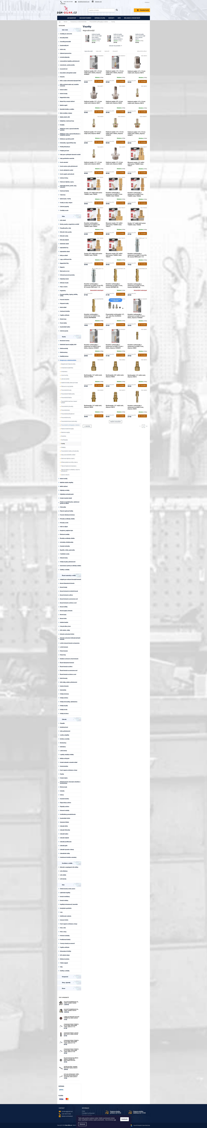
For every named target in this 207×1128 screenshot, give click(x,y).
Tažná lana (62, 194)
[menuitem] (71, 18)
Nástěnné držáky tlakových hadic (69, 382)
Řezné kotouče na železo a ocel (68, 674)
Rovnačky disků (64, 37)
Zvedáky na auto (64, 210)
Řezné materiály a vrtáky (69, 575)
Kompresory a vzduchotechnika (68, 360)
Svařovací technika (65, 311)
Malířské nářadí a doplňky (66, 482)
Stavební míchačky (65, 546)
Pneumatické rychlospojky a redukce (70, 425)
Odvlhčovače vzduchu (65, 916)
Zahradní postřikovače (65, 841)
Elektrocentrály (64, 348)
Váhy (61, 967)
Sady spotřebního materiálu (67, 158)
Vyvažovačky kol (64, 45)
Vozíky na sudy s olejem (66, 202)
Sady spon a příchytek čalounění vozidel (70, 154)
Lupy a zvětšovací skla (65, 259)
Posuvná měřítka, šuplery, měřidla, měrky (69, 295)
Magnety (62, 267)
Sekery (62, 794)
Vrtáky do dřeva (64, 697)
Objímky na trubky (64, 490)
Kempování (65, 976)
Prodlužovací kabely (65, 939)
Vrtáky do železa (64, 713)
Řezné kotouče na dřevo (66, 666)
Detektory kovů (64, 727)
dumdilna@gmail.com (67, 1111)
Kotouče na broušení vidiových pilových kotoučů (70, 638)
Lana (61, 912)
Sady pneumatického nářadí (68, 454)
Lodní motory (63, 750)
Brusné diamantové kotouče (67, 583)
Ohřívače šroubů (64, 282)
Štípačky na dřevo (64, 806)
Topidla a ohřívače (64, 315)
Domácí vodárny (64, 900)
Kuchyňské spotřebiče (65, 908)
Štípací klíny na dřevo (65, 802)
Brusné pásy (63, 614)
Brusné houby (63, 587)
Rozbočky (63, 436)
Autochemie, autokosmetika (67, 65)
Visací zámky (63, 323)
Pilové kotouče (64, 651)
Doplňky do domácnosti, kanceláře (69, 904)
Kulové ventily (64, 375)
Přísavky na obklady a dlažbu (67, 518)
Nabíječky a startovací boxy (67, 121)
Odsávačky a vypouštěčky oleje (68, 142)
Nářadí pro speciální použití (67, 139)
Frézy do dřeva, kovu (65, 626)
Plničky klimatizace (65, 146)
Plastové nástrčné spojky (67, 428)
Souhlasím (124, 1119)
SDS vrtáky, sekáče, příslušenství (68, 682)
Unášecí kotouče (64, 686)
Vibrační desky (64, 558)
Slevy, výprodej (66, 982)
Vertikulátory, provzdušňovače (68, 814)
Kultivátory (63, 746)
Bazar (63, 988)
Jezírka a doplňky (64, 735)
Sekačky (62, 791)
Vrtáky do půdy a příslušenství (67, 561)
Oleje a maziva (63, 286)
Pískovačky (63, 507)
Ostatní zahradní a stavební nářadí (68, 762)
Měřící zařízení (64, 486)
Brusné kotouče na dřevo (66, 595)
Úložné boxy (63, 319)
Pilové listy (63, 655)
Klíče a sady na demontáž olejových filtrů (70, 80)
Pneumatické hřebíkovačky (68, 394)
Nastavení (82, 1124)
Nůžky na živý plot (64, 758)
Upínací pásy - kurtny (65, 198)
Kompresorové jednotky (67, 367)
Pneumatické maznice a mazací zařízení (69, 402)
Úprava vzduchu (65, 474)
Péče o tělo (63, 927)
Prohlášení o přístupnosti (88, 1113)
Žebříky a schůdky (64, 569)
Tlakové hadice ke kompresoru (68, 466)
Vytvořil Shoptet (137, 1125)
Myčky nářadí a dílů (65, 117)
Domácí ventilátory (65, 896)
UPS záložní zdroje (65, 955)
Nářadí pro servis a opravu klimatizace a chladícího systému (70, 134)
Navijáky (62, 124)
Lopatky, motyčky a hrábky (67, 754)
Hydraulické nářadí (65, 251)
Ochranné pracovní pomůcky (67, 275)
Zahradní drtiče (64, 826)
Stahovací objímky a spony (67, 182)
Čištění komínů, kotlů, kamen (67, 888)
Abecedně (115, 51)
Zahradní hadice (64, 834)
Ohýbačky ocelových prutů (67, 494)
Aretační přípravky (64, 57)
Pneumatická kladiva (66, 397)
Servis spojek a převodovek (67, 174)
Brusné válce (63, 618)
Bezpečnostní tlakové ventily (68, 364)
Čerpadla (62, 723)
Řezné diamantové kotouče (67, 662)
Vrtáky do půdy (64, 705)
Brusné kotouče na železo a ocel (68, 603)
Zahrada (64, 719)
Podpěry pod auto (64, 150)
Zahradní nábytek (64, 837)
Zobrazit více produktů (114, 45)
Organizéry (63, 290)
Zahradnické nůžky (65, 853)
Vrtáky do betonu (64, 694)
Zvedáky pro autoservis (66, 33)
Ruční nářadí (63, 307)
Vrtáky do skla (63, 709)
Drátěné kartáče (64, 622)
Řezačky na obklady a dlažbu (67, 538)
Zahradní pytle (63, 845)
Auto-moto (65, 30)
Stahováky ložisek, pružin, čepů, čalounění (68, 186)
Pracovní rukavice (64, 299)
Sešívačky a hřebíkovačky (66, 542)
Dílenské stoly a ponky (66, 232)
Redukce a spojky (65, 432)
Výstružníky (63, 690)
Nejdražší (107, 51)
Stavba (64, 336)
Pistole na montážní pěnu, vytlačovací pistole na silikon (69, 502)
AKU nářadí (63, 220)
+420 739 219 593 (66, 1113)
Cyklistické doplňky (65, 892)
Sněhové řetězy (64, 178)
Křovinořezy (63, 742)
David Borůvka (146, 1125)
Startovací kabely (64, 191)
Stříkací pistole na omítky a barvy (69, 462)
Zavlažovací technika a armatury (68, 857)
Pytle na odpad (64, 526)
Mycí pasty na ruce (64, 271)
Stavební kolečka (64, 798)
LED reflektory (63, 871)
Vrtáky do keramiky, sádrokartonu (68, 701)
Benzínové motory (64, 340)
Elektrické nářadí (64, 243)
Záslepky (63, 447)
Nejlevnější (98, 51)
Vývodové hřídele (64, 822)
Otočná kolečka (64, 766)
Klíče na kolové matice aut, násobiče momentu (69, 85)
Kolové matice (63, 89)
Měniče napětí (63, 105)
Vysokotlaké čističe (65, 818)
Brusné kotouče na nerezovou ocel (69, 599)
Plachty (62, 774)
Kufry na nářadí (64, 255)
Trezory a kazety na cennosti (67, 943)
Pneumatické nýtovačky (67, 406)
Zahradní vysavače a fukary (67, 849)
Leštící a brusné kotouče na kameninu (69, 643)
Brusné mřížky (63, 606)
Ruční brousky (63, 678)
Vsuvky (63, 443)
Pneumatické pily (65, 410)
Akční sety (62, 49)
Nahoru (87, 426)
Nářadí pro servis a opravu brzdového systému (69, 129)
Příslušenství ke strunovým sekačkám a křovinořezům (70, 782)
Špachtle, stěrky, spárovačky (67, 550)
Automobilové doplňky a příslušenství (69, 61)
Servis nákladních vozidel (66, 170)
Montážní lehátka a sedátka (67, 109)
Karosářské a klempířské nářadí (68, 72)
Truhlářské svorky (64, 554)
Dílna (63, 216)
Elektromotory (63, 352)
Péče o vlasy (63, 931)
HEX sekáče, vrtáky (65, 630)
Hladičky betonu (64, 356)
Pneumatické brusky (66, 390)
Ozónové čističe (64, 920)
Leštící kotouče (64, 647)
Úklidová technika (64, 959)
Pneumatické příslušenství (67, 413)
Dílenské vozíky (64, 236)
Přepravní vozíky (64, 303)
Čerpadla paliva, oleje (65, 228)
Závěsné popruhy (64, 206)
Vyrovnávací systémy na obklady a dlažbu (70, 565)
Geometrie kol (63, 69)
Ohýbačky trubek (64, 279)
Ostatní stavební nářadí (66, 498)
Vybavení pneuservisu (65, 53)
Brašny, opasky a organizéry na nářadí (69, 224)
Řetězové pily (63, 787)
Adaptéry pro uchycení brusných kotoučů (70, 579)
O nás (83, 1111)
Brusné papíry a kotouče (66, 610)
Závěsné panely (64, 331)
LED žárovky (63, 879)
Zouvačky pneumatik (65, 41)
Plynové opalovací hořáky (66, 511)
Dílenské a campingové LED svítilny (69, 867)
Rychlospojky (64, 440)
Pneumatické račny (66, 417)
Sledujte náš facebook (67, 1116)
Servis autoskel (64, 162)
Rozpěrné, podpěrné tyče (66, 530)
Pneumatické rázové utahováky (69, 421)
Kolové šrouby (63, 93)
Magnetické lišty (64, 263)
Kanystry (62, 76)
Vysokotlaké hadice (65, 327)
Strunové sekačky (64, 810)
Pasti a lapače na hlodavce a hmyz (68, 770)
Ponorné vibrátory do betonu (67, 515)
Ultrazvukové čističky (65, 951)
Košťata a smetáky (64, 739)
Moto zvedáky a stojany (66, 113)
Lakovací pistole (65, 379)
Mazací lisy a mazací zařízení (67, 101)
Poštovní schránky (64, 935)
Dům (63, 885)
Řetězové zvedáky (64, 534)
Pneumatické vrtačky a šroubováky (70, 451)
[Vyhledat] (117, 10)
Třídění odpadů (64, 963)
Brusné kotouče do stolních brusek (69, 591)
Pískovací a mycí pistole (67, 386)
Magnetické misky (64, 97)
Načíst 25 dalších (115, 421)
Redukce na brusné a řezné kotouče (69, 658)
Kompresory (64, 371)
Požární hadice (64, 778)
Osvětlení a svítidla (67, 863)
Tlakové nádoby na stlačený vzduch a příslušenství (70, 470)
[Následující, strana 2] (143, 426)
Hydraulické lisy (64, 247)
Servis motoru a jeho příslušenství (69, 166)
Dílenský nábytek (64, 239)
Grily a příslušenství (65, 731)
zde (115, 1120)
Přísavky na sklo (64, 522)
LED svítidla (63, 875)
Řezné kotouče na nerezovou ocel (68, 670)
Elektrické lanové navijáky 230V (68, 344)
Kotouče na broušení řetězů (67, 634)
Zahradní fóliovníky (65, 830)
